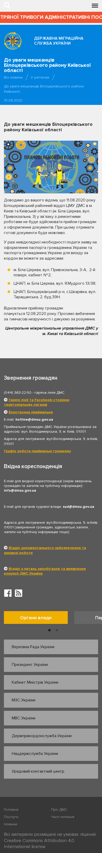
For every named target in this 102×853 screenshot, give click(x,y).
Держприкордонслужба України (42, 735)
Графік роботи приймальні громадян (37, 451)
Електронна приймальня (31, 412)
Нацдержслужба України (35, 753)
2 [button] (56, 630)
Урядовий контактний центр (38, 771)
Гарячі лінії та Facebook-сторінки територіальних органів (36, 402)
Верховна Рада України (33, 646)
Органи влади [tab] (36, 618)
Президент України (30, 664)
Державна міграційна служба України (58, 41)
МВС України (23, 718)
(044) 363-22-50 (17, 392)
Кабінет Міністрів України (35, 682)
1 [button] (49, 630)
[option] (39, 619)
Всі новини (13, 77)
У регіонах (40, 77)
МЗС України (23, 700)
